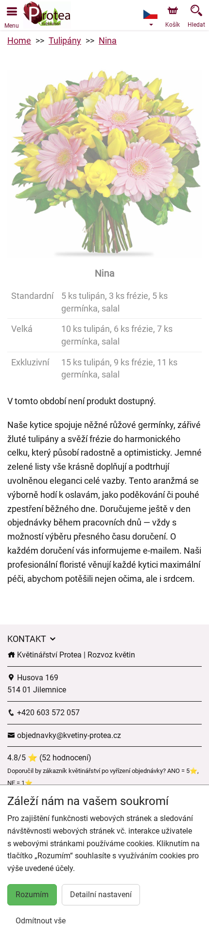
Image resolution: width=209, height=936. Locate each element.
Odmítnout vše (41, 920)
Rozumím (32, 894)
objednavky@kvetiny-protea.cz (68, 735)
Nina (108, 40)
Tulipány (65, 40)
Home (19, 40)
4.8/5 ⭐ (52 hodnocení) (49, 757)
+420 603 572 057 (47, 712)
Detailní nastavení (101, 894)
